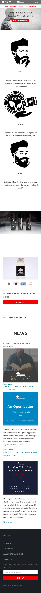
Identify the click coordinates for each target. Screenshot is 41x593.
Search (7, 543)
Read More (7, 384)
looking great (31, 499)
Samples (7, 559)
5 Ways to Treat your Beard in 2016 (20, 452)
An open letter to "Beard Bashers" (20, 387)
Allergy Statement (13, 554)
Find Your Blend (20, 20)
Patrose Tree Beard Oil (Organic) (19, 293)
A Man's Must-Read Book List (17, 343)
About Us (8, 549)
